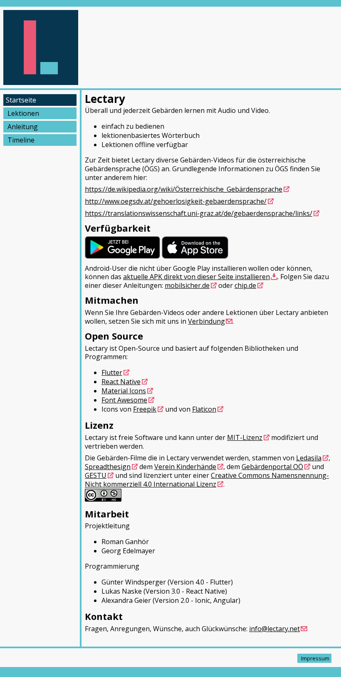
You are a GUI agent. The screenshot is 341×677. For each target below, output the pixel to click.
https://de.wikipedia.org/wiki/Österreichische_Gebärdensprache (183, 189)
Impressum (315, 658)
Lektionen (23, 113)
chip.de (245, 285)
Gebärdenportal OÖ (272, 466)
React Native (121, 381)
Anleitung (22, 126)
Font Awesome (124, 400)
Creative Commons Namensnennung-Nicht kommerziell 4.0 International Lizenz (207, 480)
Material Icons (123, 390)
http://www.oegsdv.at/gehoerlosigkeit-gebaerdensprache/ (176, 201)
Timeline (21, 140)
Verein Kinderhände (185, 466)
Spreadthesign (108, 466)
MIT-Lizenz (244, 437)
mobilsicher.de (187, 285)
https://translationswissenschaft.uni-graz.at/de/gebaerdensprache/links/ (198, 213)
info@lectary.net (274, 628)
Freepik (144, 409)
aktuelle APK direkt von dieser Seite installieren (196, 276)
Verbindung (206, 321)
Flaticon (204, 409)
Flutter (111, 372)
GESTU (95, 475)
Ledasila (308, 457)
